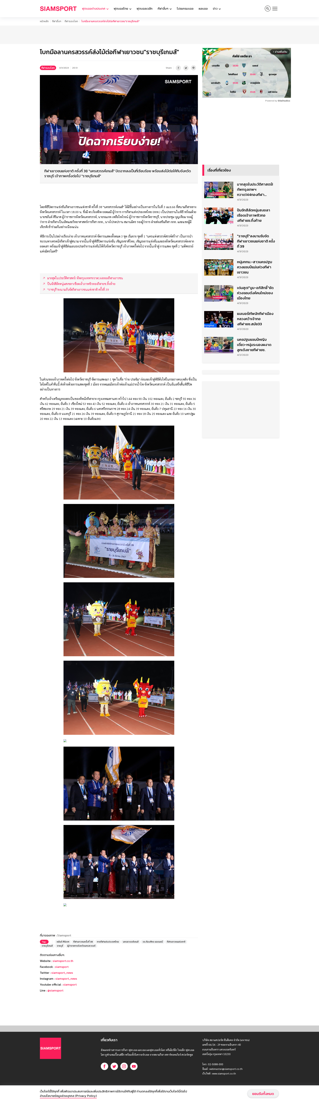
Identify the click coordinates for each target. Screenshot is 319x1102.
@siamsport (55, 990)
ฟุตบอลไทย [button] (121, 8)
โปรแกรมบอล (185, 8)
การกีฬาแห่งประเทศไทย (108, 941)
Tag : (44, 941)
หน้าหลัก (44, 21)
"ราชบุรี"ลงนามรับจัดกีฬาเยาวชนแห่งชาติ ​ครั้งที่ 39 (256, 241)
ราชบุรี (60, 946)
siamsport (61, 967)
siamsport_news (62, 972)
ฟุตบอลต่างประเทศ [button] (94, 8)
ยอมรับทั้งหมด (263, 1093)
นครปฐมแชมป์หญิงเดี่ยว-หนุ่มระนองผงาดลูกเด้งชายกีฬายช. (254, 344)
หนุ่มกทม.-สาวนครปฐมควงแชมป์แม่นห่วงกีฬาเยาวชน (254, 267)
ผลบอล (203, 8)
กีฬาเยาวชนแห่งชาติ (176, 941)
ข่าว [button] (215, 8)
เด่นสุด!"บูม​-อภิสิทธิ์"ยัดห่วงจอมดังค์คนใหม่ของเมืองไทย (255, 293)
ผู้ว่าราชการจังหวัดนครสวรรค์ (81, 946)
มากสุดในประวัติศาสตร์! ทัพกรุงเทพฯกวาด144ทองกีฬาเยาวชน (255, 189)
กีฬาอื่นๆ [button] (163, 8)
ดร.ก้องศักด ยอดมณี (153, 941)
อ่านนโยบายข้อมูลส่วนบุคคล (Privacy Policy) (68, 1095)
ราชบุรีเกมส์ (47, 946)
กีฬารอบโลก (71, 21)
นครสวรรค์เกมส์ (131, 941)
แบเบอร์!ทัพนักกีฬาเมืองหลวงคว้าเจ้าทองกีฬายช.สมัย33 (255, 319)
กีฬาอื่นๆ (56, 21)
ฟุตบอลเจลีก (144, 8)
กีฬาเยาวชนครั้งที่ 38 (83, 941)
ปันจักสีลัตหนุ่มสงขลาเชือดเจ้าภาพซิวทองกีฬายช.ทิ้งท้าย (253, 215)
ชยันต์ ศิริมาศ (63, 941)
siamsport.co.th (63, 961)
